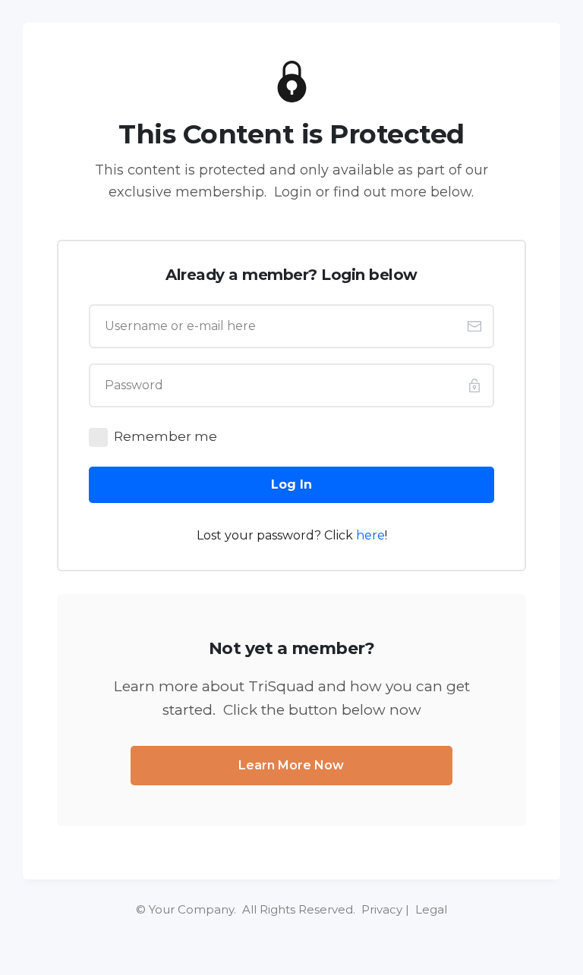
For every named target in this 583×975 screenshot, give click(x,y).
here (370, 535)
